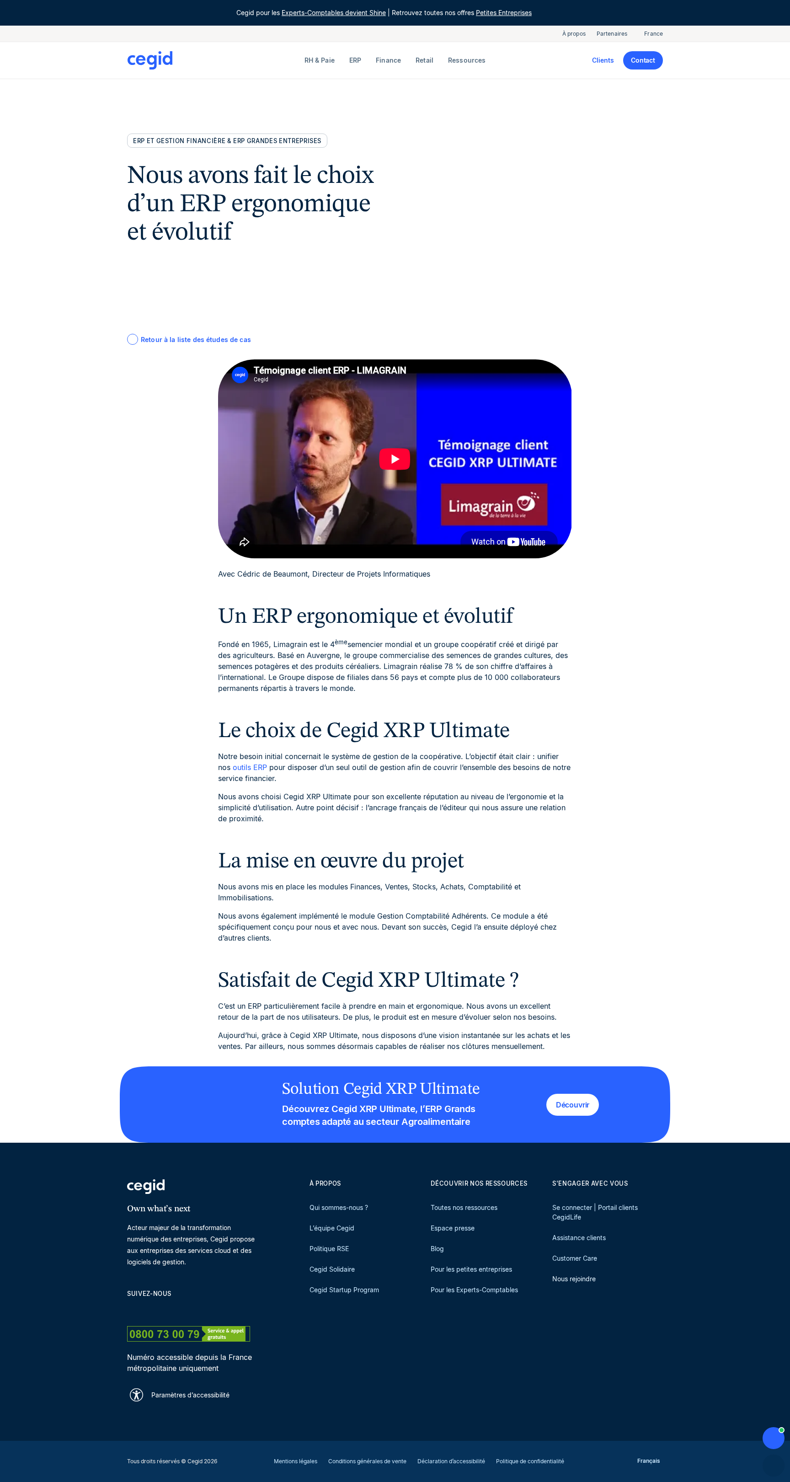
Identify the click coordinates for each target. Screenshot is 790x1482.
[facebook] (219, 1309)
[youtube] (153, 1309)
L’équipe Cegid (332, 1228)
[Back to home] (214, 60)
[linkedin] (131, 1309)
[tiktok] (197, 1309)
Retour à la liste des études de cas (196, 339)
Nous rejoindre (574, 1279)
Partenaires (612, 33)
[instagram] (175, 1309)
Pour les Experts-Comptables (474, 1290)
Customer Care (574, 1258)
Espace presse (453, 1228)
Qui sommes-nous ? (339, 1207)
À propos (574, 33)
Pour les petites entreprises (471, 1269)
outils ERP (250, 767)
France (653, 33)
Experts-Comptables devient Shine (334, 12)
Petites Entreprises (504, 12)
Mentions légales (295, 1461)
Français (648, 1460)
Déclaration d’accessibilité (451, 1461)
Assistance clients (579, 1237)
